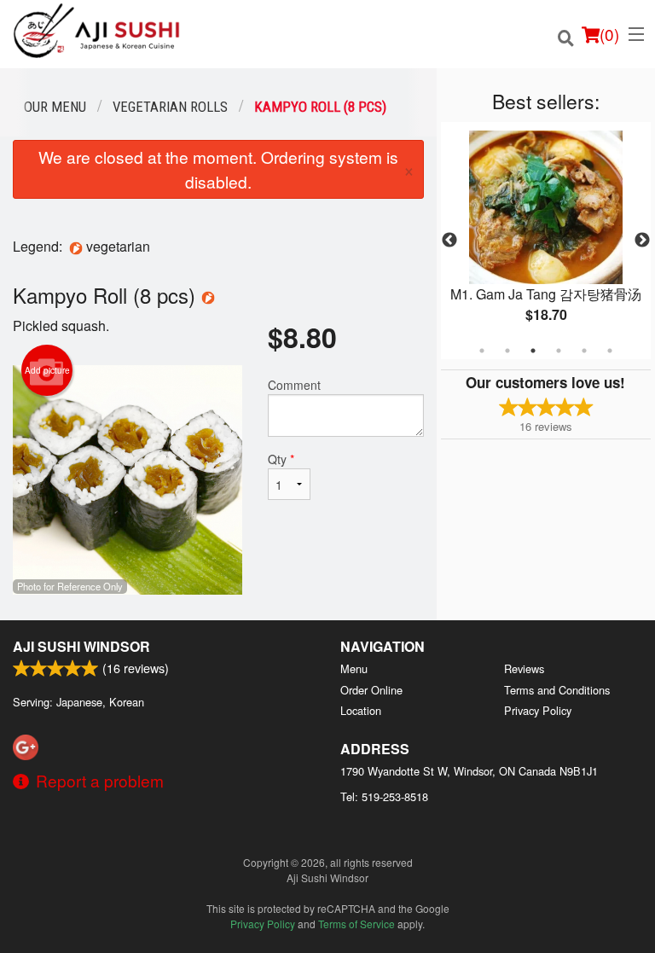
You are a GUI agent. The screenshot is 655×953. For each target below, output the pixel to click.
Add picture (47, 370)
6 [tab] (609, 350)
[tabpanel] (545, 240)
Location (360, 710)
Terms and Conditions (557, 690)
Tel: (384, 796)
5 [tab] (584, 350)
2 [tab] (507, 350)
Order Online (371, 690)
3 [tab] (533, 350)
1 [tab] (481, 350)
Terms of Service (356, 923)
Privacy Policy (537, 710)
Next (642, 240)
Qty (281, 459)
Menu (354, 668)
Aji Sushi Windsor (81, 646)
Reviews (524, 668)
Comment (294, 384)
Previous (449, 240)
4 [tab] (558, 350)
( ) (609, 33)
